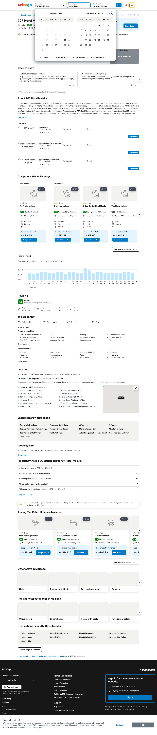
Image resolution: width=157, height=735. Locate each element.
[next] (111, 13)
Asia (33, 656)
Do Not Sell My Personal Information (68, 694)
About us (5, 702)
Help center (58, 706)
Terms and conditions (62, 679)
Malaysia (42, 656)
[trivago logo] (25, 5)
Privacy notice (59, 687)
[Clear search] (63, 5)
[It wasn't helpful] (73, 84)
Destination (39, 4)
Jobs (4, 706)
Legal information (61, 683)
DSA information (60, 690)
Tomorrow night (62, 57)
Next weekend (98, 57)
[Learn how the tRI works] (50, 303)
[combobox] (50, 5)
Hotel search (23, 656)
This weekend (80, 57)
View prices (133, 136)
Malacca (52, 656)
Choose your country (10, 676)
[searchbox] (50, 6)
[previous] (26, 282)
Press (4, 713)
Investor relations (9, 710)
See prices (129, 26)
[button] (50, 5)
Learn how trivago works (64, 710)
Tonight (45, 57)
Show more (22, 118)
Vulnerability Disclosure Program (67, 697)
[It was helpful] (70, 84)
